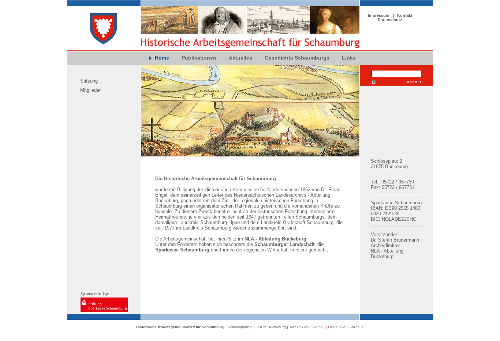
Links (349, 58)
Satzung (89, 81)
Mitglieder (90, 90)
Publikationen (199, 58)
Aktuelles (240, 58)
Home (162, 58)
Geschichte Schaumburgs (297, 58)
